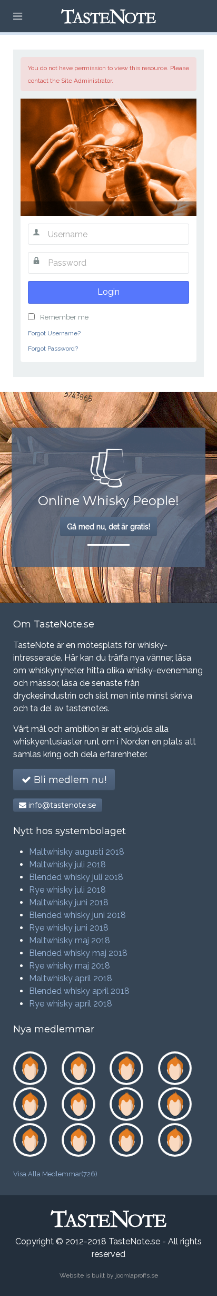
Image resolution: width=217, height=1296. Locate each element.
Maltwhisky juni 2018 (68, 902)
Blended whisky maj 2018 (78, 953)
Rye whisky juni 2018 (68, 928)
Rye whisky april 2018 (70, 1004)
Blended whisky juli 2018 (76, 877)
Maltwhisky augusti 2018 (76, 852)
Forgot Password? (53, 348)
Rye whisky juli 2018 (67, 890)
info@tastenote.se (61, 805)
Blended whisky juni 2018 (77, 915)
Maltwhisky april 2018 (70, 978)
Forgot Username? (54, 333)
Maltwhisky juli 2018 (67, 864)
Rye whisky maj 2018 (69, 966)
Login (108, 292)
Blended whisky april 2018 (79, 991)
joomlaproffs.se (136, 1275)
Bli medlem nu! (68, 780)
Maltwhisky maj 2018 (69, 940)
